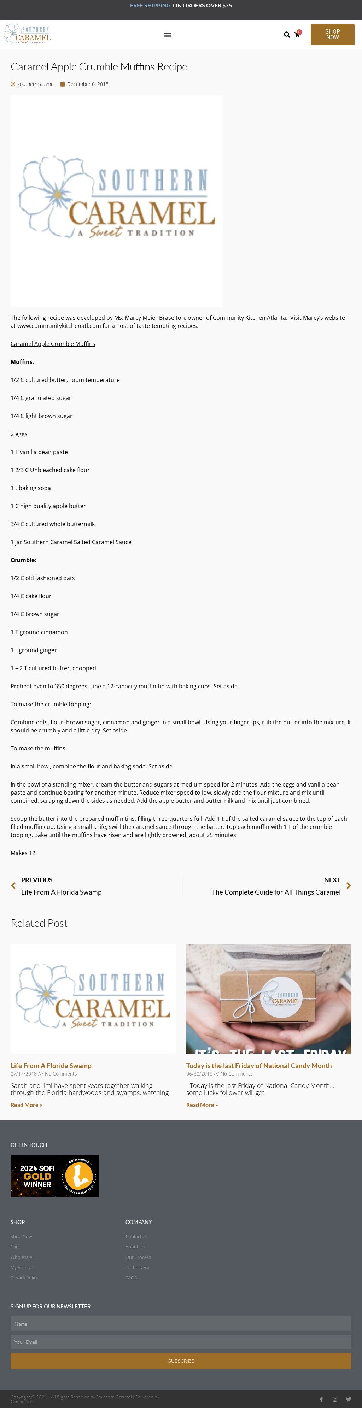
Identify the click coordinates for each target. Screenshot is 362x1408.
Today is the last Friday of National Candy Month (259, 1065)
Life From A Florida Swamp (51, 1065)
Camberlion (22, 1401)
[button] (168, 34)
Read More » (26, 1104)
